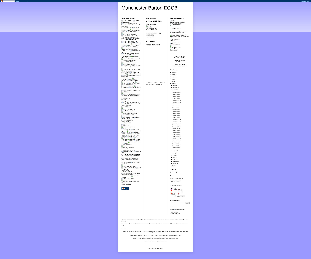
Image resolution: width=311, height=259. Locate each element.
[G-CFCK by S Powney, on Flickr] (130, 79)
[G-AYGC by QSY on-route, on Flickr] (124, 33)
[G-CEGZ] (172, 20)
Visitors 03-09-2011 (177, 143)
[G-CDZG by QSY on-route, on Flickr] (132, 72)
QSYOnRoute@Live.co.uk (175, 172)
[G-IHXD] (123, 128)
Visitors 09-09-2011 (177, 132)
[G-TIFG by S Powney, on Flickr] (133, 176)
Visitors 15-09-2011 (177, 121)
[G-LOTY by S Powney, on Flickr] (130, 135)
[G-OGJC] (172, 46)
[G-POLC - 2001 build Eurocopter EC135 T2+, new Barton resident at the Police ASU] (131, 155)
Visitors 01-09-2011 (177, 147)
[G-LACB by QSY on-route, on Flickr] (135, 132)
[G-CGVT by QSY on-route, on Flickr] (136, 86)
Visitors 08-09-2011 (177, 134)
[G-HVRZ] (124, 124)
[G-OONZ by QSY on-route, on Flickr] (137, 151)
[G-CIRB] (123, 93)
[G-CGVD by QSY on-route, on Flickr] (124, 84)
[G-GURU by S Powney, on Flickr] (124, 116)
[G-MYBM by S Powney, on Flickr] (130, 142)
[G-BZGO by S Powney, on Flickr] (124, 63)
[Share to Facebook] (152, 35)
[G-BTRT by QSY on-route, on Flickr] (133, 56)
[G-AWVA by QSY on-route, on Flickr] (129, 30)
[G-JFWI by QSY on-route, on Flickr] (129, 131)
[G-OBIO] (172, 43)
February (175, 161)
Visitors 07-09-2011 (177, 136)
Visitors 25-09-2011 (177, 102)
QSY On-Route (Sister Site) (177, 178)
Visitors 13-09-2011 (177, 124)
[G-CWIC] (123, 108)
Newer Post (148, 82)
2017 (173, 72)
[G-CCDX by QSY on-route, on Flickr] (137, 65)
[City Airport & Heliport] (179, 209)
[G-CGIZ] (137, 82)
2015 (173, 76)
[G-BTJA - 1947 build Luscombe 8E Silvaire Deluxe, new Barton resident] (131, 49)
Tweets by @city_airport (175, 213)
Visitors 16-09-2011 (177, 119)
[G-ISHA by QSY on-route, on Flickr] (133, 129)
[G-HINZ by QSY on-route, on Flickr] (123, 120)
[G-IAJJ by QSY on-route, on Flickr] (123, 127)
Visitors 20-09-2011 (177, 111)
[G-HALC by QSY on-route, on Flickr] (136, 117)
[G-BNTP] (123, 42)
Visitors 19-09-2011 (177, 113)
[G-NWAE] (124, 146)
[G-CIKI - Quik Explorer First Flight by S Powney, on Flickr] (129, 90)
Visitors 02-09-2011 (177, 145)
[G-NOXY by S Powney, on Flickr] (126, 143)
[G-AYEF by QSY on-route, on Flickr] (125, 31)
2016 (173, 74)
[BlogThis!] (149, 35)
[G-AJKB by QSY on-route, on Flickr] (135, 20)
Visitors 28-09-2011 (177, 96)
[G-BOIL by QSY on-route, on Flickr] (138, 42)
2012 (173, 81)
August (174, 150)
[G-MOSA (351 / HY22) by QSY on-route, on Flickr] (133, 139)
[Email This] (147, 35)
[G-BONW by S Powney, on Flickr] (133, 44)
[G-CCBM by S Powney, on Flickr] (124, 65)
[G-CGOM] (130, 83)
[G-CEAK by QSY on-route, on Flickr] (129, 73)
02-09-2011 (152, 37)
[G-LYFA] (127, 136)
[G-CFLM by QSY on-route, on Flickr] (129, 80)
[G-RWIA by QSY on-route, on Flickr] (149, 26)
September (175, 91)
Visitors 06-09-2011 (177, 138)
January (174, 163)
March (174, 159)
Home (155, 82)
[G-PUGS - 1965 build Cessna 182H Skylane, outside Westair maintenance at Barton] (131, 161)
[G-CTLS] (172, 24)
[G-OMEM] (172, 48)
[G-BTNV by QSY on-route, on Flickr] (133, 50)
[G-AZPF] (133, 38)
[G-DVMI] (123, 109)
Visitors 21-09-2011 (177, 109)
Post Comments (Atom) (157, 84)
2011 (173, 83)
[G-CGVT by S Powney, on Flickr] (124, 86)
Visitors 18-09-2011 (177, 115)
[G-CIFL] (130, 87)
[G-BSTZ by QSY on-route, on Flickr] (125, 46)
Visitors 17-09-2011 (177, 117)
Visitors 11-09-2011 (177, 128)
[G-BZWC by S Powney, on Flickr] (124, 64)
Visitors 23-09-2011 (177, 106)
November (175, 87)
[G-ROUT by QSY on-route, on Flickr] (124, 165)
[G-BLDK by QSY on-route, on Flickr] (123, 41)
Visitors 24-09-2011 (177, 104)
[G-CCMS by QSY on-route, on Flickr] (132, 67)
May (174, 155)
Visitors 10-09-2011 (177, 130)
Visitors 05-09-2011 (177, 140)
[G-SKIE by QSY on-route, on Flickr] (138, 167)
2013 (173, 79)
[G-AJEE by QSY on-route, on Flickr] (123, 20)
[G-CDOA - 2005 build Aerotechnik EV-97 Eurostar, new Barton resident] (131, 71)
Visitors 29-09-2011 (177, 94)
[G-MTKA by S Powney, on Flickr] (136, 140)
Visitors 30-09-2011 (177, 92)
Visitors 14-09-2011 (177, 123)
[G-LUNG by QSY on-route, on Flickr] (124, 137)
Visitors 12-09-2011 (177, 126)
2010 (173, 165)
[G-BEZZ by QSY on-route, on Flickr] (130, 39)
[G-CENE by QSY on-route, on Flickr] (134, 78)
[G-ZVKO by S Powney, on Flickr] (123, 178)
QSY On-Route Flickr (175, 180)
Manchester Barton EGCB (149, 8)
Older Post (162, 82)
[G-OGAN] (124, 151)
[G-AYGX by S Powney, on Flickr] (123, 34)
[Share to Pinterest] (153, 35)
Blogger (161, 248)
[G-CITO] (123, 99)
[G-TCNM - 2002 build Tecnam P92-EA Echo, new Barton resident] (131, 174)
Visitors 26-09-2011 (177, 100)
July (174, 152)
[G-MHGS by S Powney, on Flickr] (136, 137)
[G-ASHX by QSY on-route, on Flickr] (135, 27)
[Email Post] (160, 33)
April (174, 157)
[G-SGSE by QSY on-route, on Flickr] (124, 167)
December (175, 85)
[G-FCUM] (172, 40)
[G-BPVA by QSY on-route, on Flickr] (129, 45)
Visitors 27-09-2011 (177, 98)
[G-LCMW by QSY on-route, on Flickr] (132, 133)
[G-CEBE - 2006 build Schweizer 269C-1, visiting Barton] (131, 76)
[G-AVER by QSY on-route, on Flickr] (132, 29)
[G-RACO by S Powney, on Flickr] (133, 162)
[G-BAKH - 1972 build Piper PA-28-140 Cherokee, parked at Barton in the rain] (131, 37)
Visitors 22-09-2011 (177, 107)
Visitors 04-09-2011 (177, 142)
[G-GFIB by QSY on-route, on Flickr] (123, 110)
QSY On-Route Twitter (176, 181)
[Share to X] (150, 35)
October (174, 89)
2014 (173, 78)
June (174, 153)
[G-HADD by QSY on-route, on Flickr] (124, 117)
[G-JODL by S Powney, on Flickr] (123, 132)
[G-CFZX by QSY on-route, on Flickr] (123, 82)
